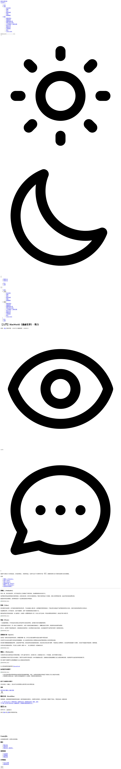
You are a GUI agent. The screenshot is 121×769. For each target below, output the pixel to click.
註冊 (4, 284)
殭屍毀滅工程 (9, 21)
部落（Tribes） (7, 580)
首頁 (4, 5)
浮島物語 (8, 28)
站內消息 (8, 8)
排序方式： (3, 709)
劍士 (7, 30)
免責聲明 (5, 754)
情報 (7, 13)
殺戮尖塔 (8, 27)
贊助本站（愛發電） (8, 748)
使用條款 (5, 755)
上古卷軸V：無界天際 (11, 24)
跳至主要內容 (4, 1)
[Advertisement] (43, 724)
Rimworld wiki (16, 666)
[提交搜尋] (14, 34)
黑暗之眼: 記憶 (9, 22)
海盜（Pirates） (7, 581)
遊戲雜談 (8, 15)
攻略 (10, 690)
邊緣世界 (8, 19)
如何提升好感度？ (7, 586)
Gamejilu (3, 2)
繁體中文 (5, 279)
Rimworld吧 (6, 762)
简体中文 (5, 280)
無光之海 (8, 25)
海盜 (4, 690)
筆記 (7, 11)
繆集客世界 (6, 764)
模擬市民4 (8, 18)
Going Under (9, 31)
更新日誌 (5, 746)
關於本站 (5, 745)
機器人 (7, 690)
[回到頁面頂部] (2, 767)
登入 (4, 283)
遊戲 (7, 9)
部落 (13, 690)
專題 (4, 16)
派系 (2, 690)
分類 (4, 6)
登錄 (4, 712)
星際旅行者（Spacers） (9, 583)
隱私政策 (5, 756)
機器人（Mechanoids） (8, 584)
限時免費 (8, 12)
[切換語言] (1, 276)
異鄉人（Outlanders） (8, 579)
